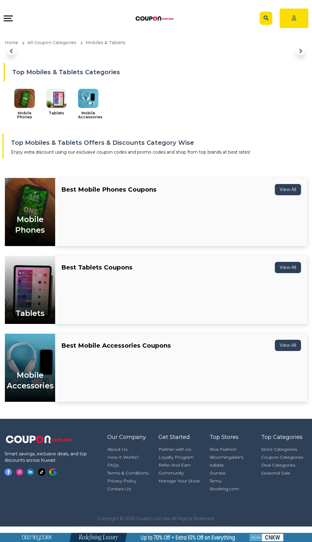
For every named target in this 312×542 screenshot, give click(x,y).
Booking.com (224, 489)
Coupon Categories (282, 457)
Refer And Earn (174, 465)
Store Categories (279, 449)
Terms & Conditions (127, 473)
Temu (216, 481)
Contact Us (119, 489)
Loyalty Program (176, 457)
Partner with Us (174, 449)
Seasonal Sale (275, 473)
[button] (11, 50)
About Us (117, 449)
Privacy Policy (121, 481)
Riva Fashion (223, 449)
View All (288, 189)
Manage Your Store (179, 481)
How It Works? (123, 457)
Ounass (217, 473)
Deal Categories (278, 465)
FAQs (113, 465)
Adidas (217, 465)
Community (171, 473)
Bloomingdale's (226, 457)
